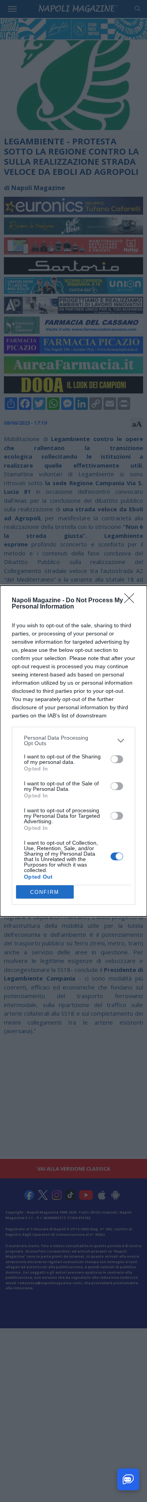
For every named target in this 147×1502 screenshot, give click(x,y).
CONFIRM (44, 892)
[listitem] (73, 740)
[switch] (117, 759)
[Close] (131, 600)
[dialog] (73, 751)
